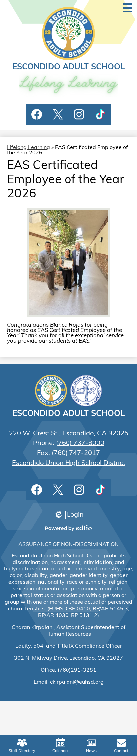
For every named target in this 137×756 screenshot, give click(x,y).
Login (69, 515)
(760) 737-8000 (80, 443)
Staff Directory (22, 751)
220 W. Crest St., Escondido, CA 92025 (68, 433)
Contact (121, 751)
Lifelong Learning (28, 147)
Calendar (60, 751)
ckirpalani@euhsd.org (77, 682)
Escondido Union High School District (68, 463)
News (91, 751)
